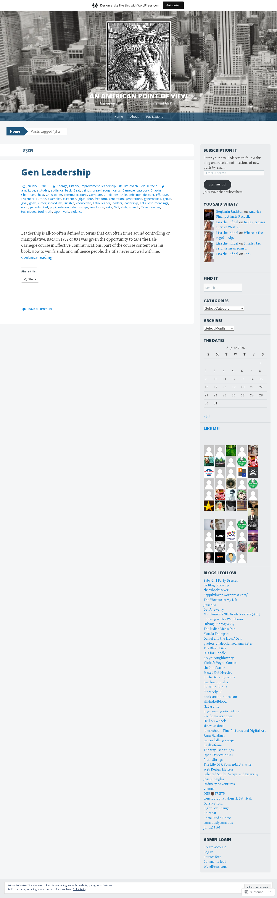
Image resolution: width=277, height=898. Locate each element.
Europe (41, 199)
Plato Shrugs (213, 760)
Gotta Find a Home (217, 818)
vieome (209, 789)
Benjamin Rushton (229, 212)
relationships (79, 207)
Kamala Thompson (217, 634)
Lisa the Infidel (227, 222)
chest (40, 195)
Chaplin (156, 190)
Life (120, 186)
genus (167, 199)
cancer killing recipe (219, 740)
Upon (57, 211)
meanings (161, 203)
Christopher (54, 195)
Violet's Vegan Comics (220, 663)
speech (134, 207)
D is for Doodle (215, 653)
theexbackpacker (216, 590)
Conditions (111, 195)
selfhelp (152, 186)
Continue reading (36, 257)
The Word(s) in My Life (221, 600)
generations (134, 199)
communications (75, 195)
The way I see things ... (220, 750)
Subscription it (220, 150)
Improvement (90, 186)
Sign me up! (217, 184)
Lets (143, 203)
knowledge (83, 203)
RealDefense (213, 745)
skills (124, 207)
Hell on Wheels (215, 721)
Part (45, 207)
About (134, 116)
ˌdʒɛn (81, 199)
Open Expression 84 (218, 755)
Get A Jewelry (214, 610)
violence (76, 211)
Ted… (247, 254)
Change (62, 186)
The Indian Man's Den (219, 629)
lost (150, 203)
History (74, 186)
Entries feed (212, 857)
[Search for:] (223, 288)
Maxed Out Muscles (218, 673)
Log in (208, 852)
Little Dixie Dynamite (219, 677)
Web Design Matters (219, 770)
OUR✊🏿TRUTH (214, 794)
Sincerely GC (213, 692)
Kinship (69, 203)
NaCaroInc (211, 707)
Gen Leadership (56, 172)
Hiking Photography (219, 624)
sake (109, 207)
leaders (117, 203)
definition (135, 195)
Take (144, 207)
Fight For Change (217, 808)
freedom (101, 199)
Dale (123, 195)
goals (33, 203)
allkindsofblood (215, 702)
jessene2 (210, 605)
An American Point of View (138, 96)
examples (54, 199)
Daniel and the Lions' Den (223, 639)
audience (57, 190)
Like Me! (211, 428)
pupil (53, 207)
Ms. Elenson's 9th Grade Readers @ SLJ (232, 614)
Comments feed (215, 862)
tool (41, 211)
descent (148, 195)
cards (117, 190)
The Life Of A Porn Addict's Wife (227, 765)
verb (66, 211)
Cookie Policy (79, 889)
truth (48, 211)
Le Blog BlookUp (216, 585)
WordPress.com (215, 867)
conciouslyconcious (218, 823)
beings (86, 190)
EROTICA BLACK (215, 687)
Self (142, 186)
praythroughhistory (219, 658)
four (90, 199)
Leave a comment (39, 309)
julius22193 (212, 828)
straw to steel (214, 726)
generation (116, 199)
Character (28, 195)
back (68, 190)
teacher (155, 207)
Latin (96, 203)
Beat (76, 190)
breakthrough (102, 190)
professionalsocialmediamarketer (228, 644)
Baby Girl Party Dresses (221, 581)
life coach (131, 186)
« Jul (207, 416)
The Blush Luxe (215, 648)
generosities (152, 199)
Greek (42, 203)
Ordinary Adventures (219, 784)
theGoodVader (214, 668)
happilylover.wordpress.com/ (226, 595)
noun (24, 207)
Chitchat (210, 813)
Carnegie (128, 190)
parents (35, 207)
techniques (28, 211)
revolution (97, 207)
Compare (95, 195)
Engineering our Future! (222, 711)
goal (24, 203)
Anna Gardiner (214, 736)
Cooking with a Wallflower (223, 619)
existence (69, 199)
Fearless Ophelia (216, 682)
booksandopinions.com (221, 697)
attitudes (43, 190)
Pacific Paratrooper (218, 716)
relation (63, 207)
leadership (108, 186)
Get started (173, 5)
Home (118, 116)
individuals (55, 203)
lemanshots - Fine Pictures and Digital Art (235, 731)
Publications (154, 116)
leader (105, 203)
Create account (215, 847)
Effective (162, 195)
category (143, 190)
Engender (27, 199)
